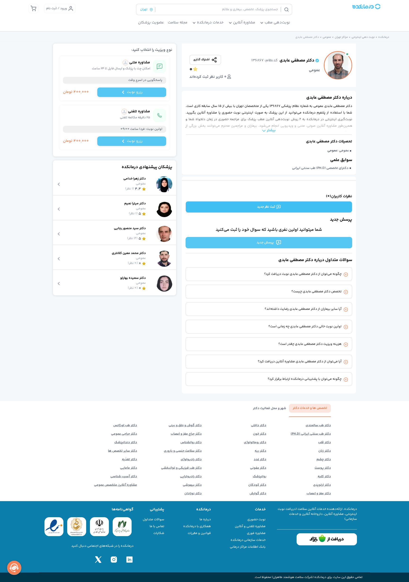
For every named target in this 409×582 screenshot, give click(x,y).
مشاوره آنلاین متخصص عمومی (115, 485)
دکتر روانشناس (191, 442)
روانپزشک (259, 476)
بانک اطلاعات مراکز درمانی (248, 547)
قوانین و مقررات (199, 533)
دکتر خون (259, 434)
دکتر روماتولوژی (255, 442)
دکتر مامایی (128, 468)
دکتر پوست (323, 468)
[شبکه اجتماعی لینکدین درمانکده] (129, 559)
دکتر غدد (260, 459)
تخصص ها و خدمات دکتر (310, 408)
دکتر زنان (324, 451)
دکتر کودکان (257, 485)
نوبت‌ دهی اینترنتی (363, 37)
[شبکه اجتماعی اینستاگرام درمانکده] (114, 559)
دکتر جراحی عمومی (124, 434)
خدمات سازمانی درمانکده (248, 540)
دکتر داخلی (258, 425)
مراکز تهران (341, 37)
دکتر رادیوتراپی (191, 476)
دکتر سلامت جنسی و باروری (183, 451)
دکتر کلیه (324, 476)
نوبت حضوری (256, 519)
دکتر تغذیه (129, 459)
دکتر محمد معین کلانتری (129, 253)
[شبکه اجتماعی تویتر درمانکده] (98, 559)
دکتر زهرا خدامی (134, 178)
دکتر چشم (323, 459)
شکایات (158, 533)
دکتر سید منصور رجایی (130, 228)
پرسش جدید (265, 242)
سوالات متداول (153, 519)
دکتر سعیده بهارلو (133, 278)
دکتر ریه (260, 451)
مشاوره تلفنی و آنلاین (250, 526)
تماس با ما (157, 526)
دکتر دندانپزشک (125, 442)
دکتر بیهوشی (192, 485)
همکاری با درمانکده (197, 526)
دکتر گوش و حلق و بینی (185, 425)
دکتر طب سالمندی (318, 425)
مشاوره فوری (256, 533)
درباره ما (205, 519)
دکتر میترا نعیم (135, 203)
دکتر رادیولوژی (191, 459)
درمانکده (383, 37)
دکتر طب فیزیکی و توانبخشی (181, 468)
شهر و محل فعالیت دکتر (269, 408)
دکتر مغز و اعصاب (319, 493)
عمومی (327, 37)
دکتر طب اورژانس (125, 425)
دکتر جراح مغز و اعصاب (186, 434)
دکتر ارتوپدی (322, 485)
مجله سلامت (177, 23)
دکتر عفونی (258, 468)
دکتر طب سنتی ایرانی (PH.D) (311, 434)
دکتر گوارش (257, 493)
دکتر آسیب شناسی (123, 476)
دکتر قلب (324, 442)
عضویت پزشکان (151, 23)
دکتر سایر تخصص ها (122, 451)
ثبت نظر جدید (266, 207)
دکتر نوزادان (193, 493)
